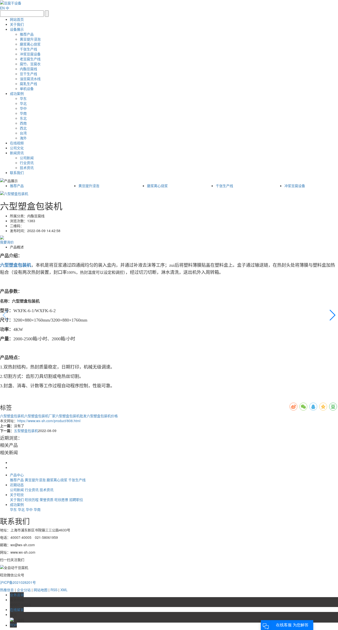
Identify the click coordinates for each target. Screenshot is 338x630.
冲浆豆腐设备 (30, 53)
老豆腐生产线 (30, 58)
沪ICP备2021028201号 (18, 582)
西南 (23, 123)
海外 (23, 137)
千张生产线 (28, 48)
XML (64, 589)
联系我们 (17, 172)
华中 (23, 108)
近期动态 (17, 484)
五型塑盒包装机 (26, 430)
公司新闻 (27, 157)
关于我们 (17, 24)
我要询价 (7, 241)
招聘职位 (76, 499)
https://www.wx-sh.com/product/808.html (48, 420)
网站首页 (17, 19)
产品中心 (17, 474)
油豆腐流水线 (30, 78)
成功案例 (17, 93)
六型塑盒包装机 (12, 415)
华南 (23, 113)
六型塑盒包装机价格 (102, 415)
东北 (23, 118)
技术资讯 (27, 167)
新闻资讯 (17, 152)
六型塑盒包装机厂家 (39, 415)
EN (2, 7)
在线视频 (17, 142)
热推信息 (7, 589)
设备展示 (17, 29)
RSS (53, 589)
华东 (23, 98)
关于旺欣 (17, 494)
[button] (332, 315)
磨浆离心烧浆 (30, 44)
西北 (23, 128)
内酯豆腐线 (28, 68)
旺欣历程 (32, 499)
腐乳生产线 (28, 83)
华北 (23, 103)
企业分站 (24, 589)
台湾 (23, 132)
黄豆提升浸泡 (30, 39)
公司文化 (17, 147)
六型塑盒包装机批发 (71, 415)
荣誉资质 (47, 499)
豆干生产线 (28, 73)
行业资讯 (27, 162)
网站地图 (41, 589)
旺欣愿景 (61, 499)
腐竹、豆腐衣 (30, 63)
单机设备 (27, 88)
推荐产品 (27, 34)
